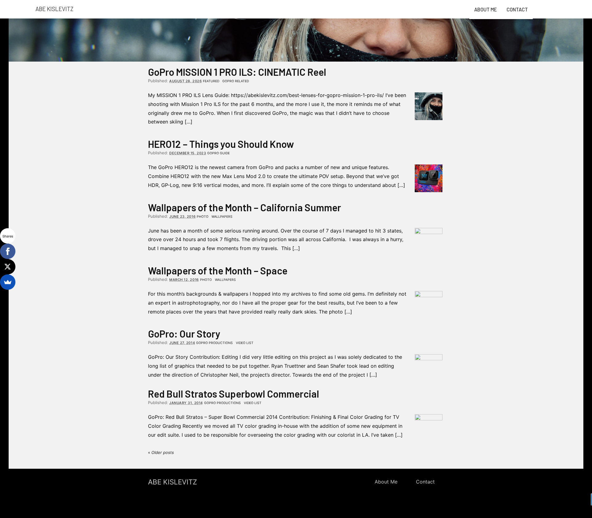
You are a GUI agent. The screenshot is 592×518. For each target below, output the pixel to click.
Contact (517, 9)
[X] (7, 266)
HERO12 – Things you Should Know (221, 144)
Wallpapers (222, 217)
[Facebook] (7, 251)
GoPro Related (235, 81)
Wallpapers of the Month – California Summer (244, 207)
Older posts (161, 452)
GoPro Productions (214, 343)
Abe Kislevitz (54, 8)
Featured (211, 81)
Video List (244, 343)
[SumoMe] (7, 282)
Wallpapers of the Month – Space (217, 270)
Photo (202, 217)
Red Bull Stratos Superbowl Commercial (233, 393)
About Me (485, 9)
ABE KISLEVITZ (172, 482)
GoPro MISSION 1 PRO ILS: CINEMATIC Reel (237, 72)
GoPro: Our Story (184, 333)
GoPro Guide (218, 153)
